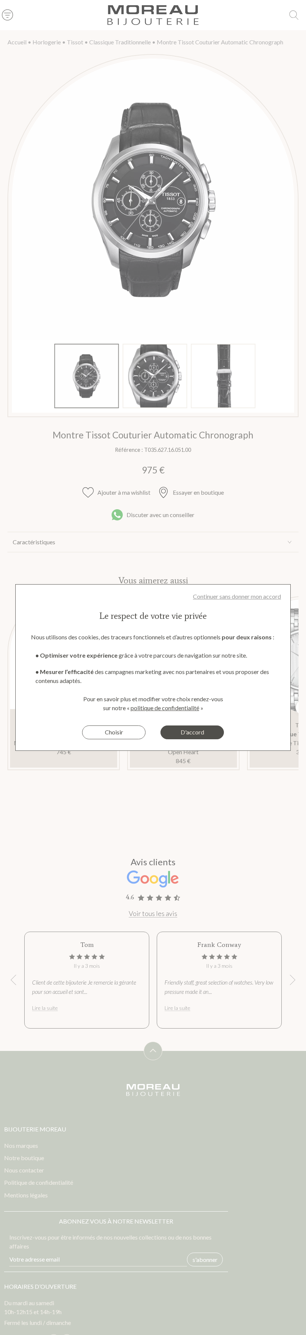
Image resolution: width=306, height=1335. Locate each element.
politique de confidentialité (165, 707)
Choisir (114, 732)
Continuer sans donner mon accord (237, 596)
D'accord (192, 732)
